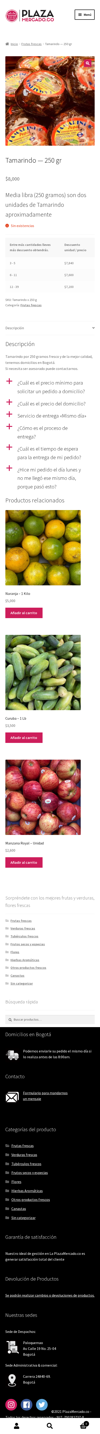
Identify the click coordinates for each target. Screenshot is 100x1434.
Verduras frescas (22, 928)
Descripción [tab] (14, 328)
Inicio (14, 44)
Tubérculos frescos (24, 936)
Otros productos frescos (28, 968)
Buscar (50, 1426)
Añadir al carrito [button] (23, 612)
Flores (14, 952)
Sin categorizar (21, 983)
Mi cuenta (16, 1426)
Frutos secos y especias (27, 944)
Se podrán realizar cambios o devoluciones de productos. (50, 1295)
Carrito (77, 1422)
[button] (87, 63)
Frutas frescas (31, 44)
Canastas (17, 975)
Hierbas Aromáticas (24, 960)
